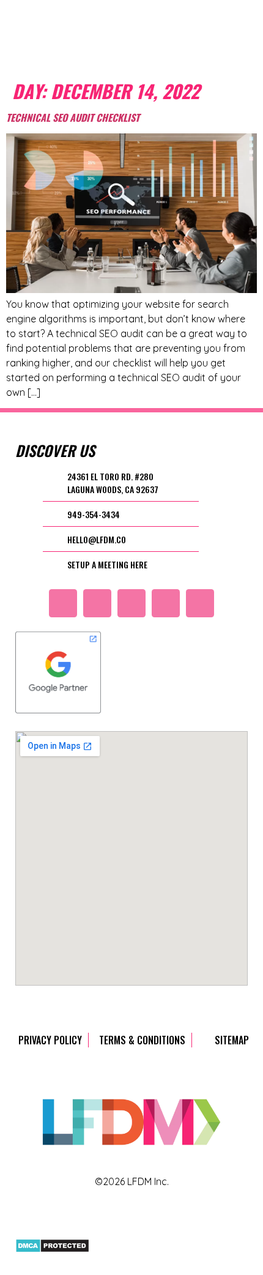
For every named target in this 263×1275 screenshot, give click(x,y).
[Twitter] (97, 603)
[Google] (63, 603)
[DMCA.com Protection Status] (52, 1249)
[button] (202, 38)
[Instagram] (131, 603)
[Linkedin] (200, 603)
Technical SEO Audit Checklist (72, 117)
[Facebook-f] (166, 603)
